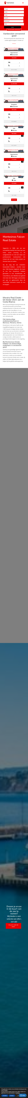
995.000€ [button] (14, 133)
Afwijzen (12, 1095)
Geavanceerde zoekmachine (14, 29)
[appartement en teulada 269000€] (14, 75)
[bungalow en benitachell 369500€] (14, 101)
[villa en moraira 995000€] (14, 126)
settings (18, 1093)
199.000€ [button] (14, 58)
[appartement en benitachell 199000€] (14, 49)
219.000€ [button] (14, 159)
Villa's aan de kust (13, 925)
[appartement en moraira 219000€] (14, 151)
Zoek (12, 27)
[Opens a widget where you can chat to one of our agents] (23, 1095)
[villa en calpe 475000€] (14, 176)
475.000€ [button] (14, 183)
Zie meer (14, 199)
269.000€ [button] (14, 84)
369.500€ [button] (14, 109)
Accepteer (5, 1095)
